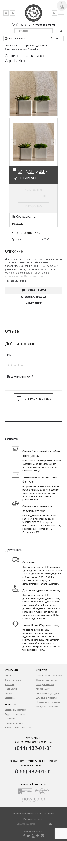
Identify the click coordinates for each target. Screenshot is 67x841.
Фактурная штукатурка (47, 707)
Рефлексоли (11, 719)
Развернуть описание (17, 281)
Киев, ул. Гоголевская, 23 (8, 14)
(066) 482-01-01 (33, 771)
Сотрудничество (13, 680)
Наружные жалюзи (14, 723)
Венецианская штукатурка (49, 675)
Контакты (9, 684)
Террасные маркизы (15, 714)
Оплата (8, 693)
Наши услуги (11, 689)
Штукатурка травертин (47, 698)
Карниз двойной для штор (18, 727)
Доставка (10, 698)
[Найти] (61, 30)
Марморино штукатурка (47, 693)
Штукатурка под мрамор (48, 702)
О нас (8, 675)
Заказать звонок (17, 38)
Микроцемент (42, 689)
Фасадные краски (45, 684)
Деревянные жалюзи (15, 710)
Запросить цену (33, 171)
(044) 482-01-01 (33, 748)
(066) (45, 24)
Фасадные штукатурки (47, 680)
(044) (22, 24)
